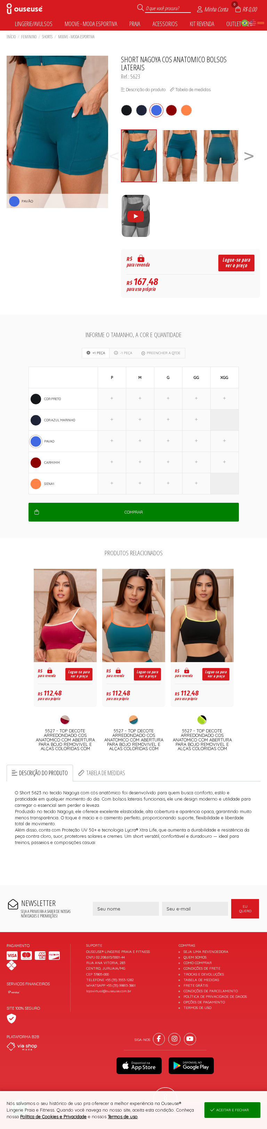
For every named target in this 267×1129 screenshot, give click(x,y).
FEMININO (29, 37)
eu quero (245, 908)
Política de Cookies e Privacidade (53, 1116)
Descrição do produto (43, 773)
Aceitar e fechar (232, 1110)
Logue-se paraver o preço (236, 262)
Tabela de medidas (105, 773)
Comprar (133, 512)
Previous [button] (114, 156)
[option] (141, 156)
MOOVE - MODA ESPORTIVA (76, 37)
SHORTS (47, 37)
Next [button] (249, 156)
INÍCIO (11, 37)
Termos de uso (123, 1116)
